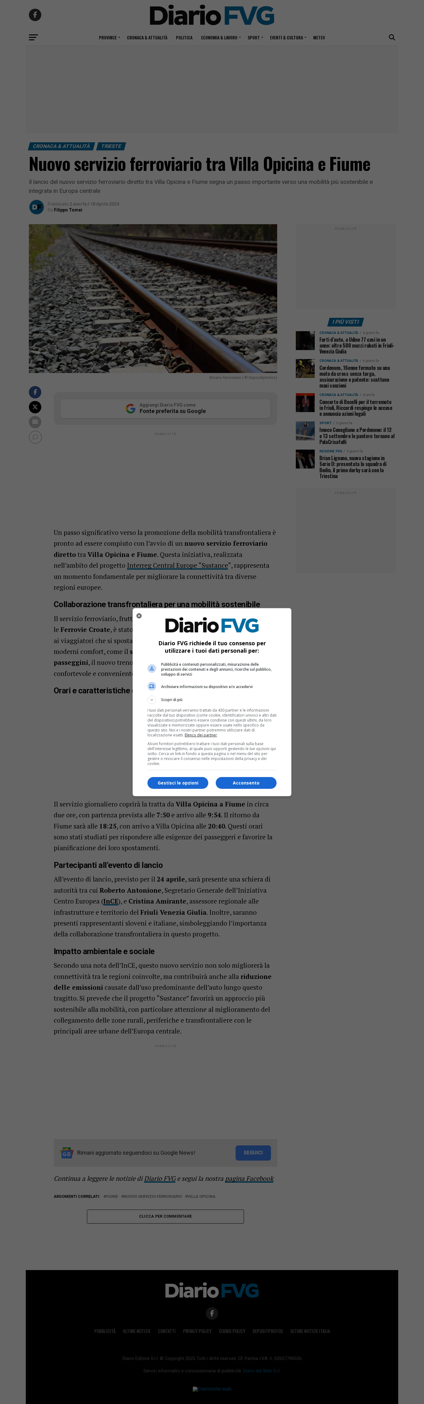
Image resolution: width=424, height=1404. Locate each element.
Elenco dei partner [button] (201, 735)
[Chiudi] (139, 616)
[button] (212, 699)
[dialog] (212, 702)
